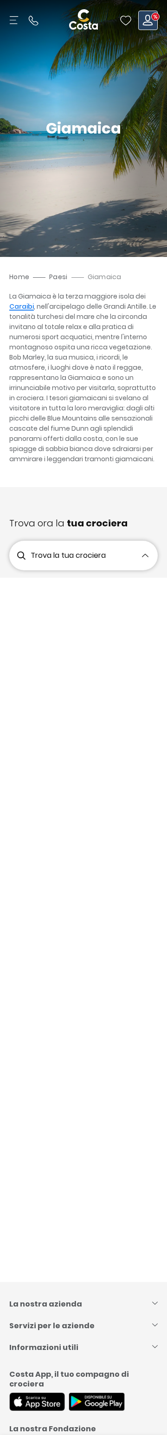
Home (19, 276)
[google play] (97, 1402)
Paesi (58, 276)
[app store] (37, 1402)
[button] (126, 20)
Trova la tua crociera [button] (68, 555)
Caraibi (21, 306)
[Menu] (14, 20)
